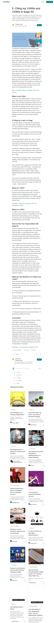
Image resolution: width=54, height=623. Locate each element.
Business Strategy (17, 350)
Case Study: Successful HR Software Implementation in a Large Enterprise (35, 454)
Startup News (33, 582)
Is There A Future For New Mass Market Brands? (34, 533)
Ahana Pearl (14, 580)
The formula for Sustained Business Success (34, 494)
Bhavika (32, 465)
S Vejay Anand (33, 543)
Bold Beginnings (15, 502)
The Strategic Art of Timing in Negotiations (17, 413)
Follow (39, 25)
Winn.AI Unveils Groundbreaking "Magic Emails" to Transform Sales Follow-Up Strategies (35, 573)
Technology (26, 350)
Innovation (13, 446)
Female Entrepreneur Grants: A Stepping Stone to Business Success (16, 491)
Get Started (49, 1)
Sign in (43, 1)
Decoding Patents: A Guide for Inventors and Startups (17, 451)
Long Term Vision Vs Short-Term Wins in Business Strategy (34, 414)
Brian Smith (14, 541)
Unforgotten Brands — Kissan (17, 608)
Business (34, 350)
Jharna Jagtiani (15, 422)
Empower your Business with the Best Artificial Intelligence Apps (17, 570)
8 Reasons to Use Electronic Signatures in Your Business (17, 531)
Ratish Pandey (33, 424)
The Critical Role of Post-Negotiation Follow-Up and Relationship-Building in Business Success (36, 612)
